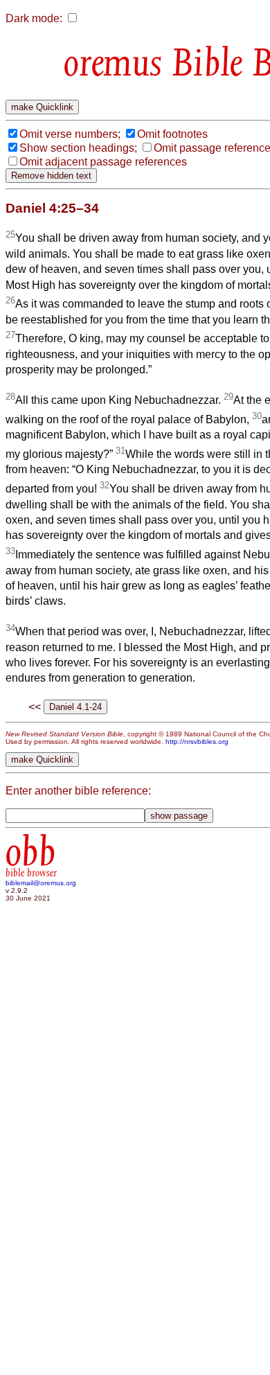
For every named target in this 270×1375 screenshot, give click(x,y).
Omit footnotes (172, 134)
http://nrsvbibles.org (196, 741)
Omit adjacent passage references (103, 162)
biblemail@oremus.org (41, 883)
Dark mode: (34, 18)
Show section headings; (78, 148)
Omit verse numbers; (69, 134)
